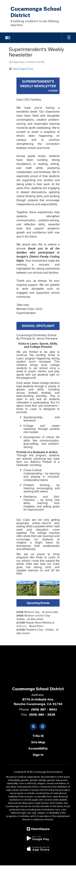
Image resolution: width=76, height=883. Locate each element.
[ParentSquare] (38, 829)
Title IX (38, 736)
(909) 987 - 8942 (44, 709)
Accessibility (38, 748)
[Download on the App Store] (38, 849)
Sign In (38, 755)
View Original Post (23, 68)
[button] (8, 37)
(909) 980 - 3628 (42, 714)
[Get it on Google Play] (38, 838)
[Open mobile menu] (69, 37)
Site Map (38, 742)
